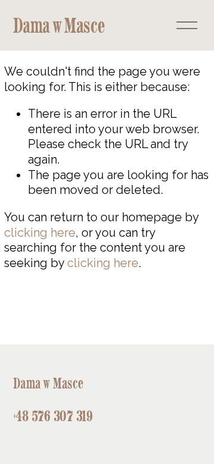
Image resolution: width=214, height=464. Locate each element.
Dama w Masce (59, 25)
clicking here (39, 232)
